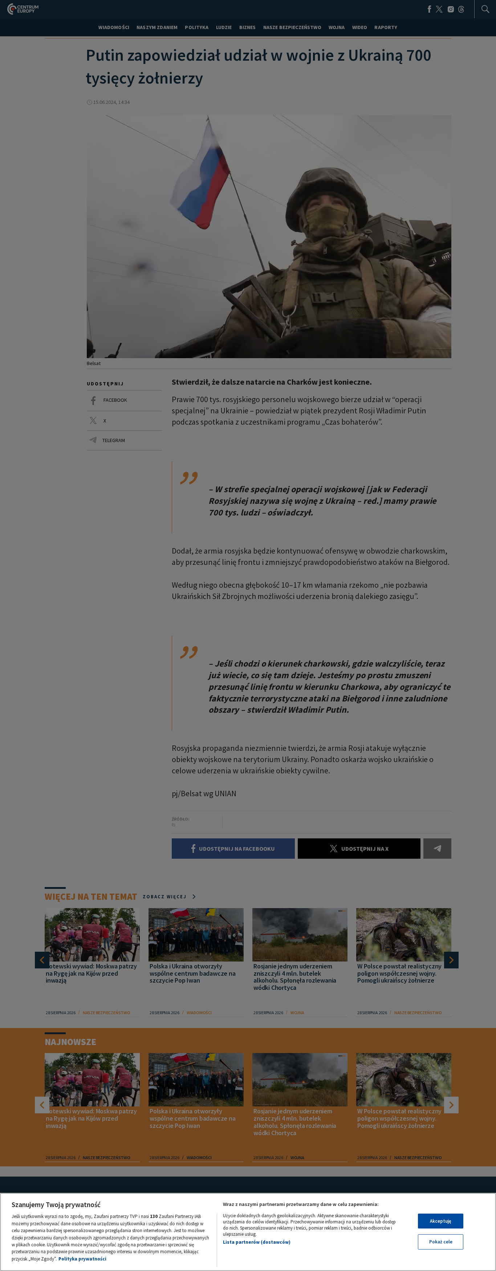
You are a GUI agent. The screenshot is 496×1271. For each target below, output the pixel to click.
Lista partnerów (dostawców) (256, 1242)
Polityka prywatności (82, 1259)
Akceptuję (440, 1221)
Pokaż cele (440, 1242)
